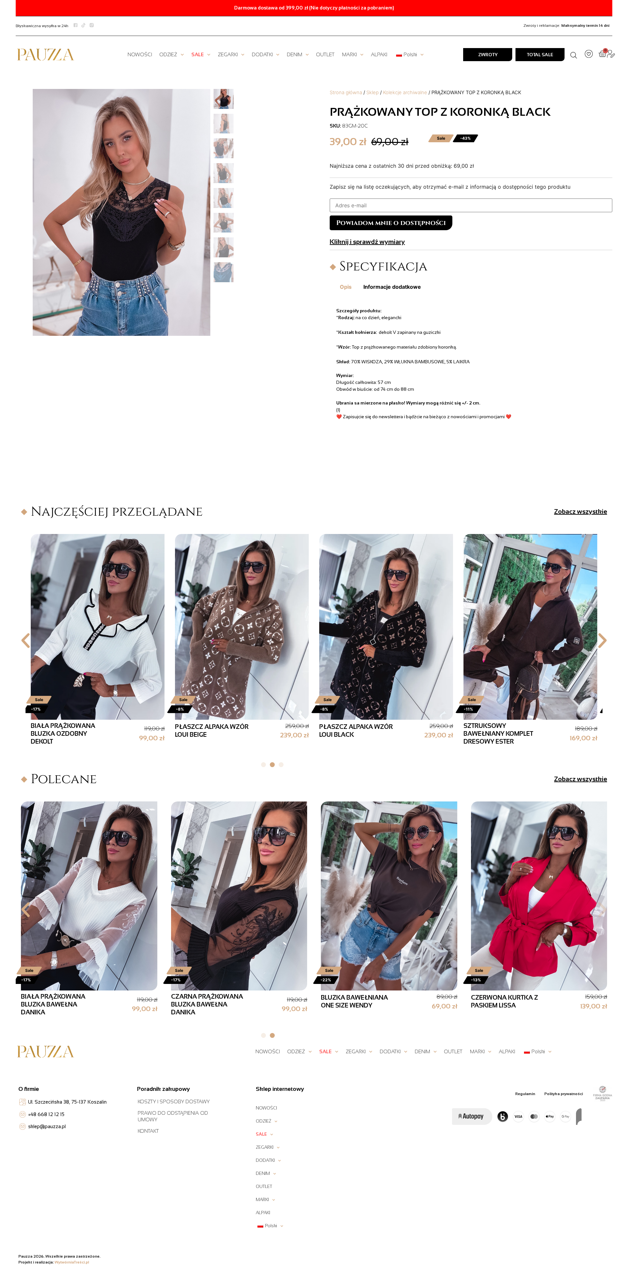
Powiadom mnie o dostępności (391, 222)
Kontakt (148, 1131)
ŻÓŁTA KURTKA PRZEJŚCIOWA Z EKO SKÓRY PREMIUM (202, 1004)
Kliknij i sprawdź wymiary (367, 241)
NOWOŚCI (140, 54)
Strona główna (346, 92)
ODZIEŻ (168, 54)
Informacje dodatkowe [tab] (392, 287)
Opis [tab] (346, 287)
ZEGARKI (228, 54)
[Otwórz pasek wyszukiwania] (573, 55)
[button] (25, 640)
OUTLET (325, 54)
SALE (197, 54)
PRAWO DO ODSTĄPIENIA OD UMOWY (173, 1116)
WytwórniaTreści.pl (72, 1262)
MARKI (349, 54)
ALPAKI (379, 54)
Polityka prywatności (563, 1094)
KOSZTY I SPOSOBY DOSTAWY (174, 1101)
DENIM (294, 54)
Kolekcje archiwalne (405, 92)
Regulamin (525, 1094)
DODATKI (262, 54)
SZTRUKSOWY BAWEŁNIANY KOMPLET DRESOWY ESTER (65, 733)
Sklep (372, 92)
